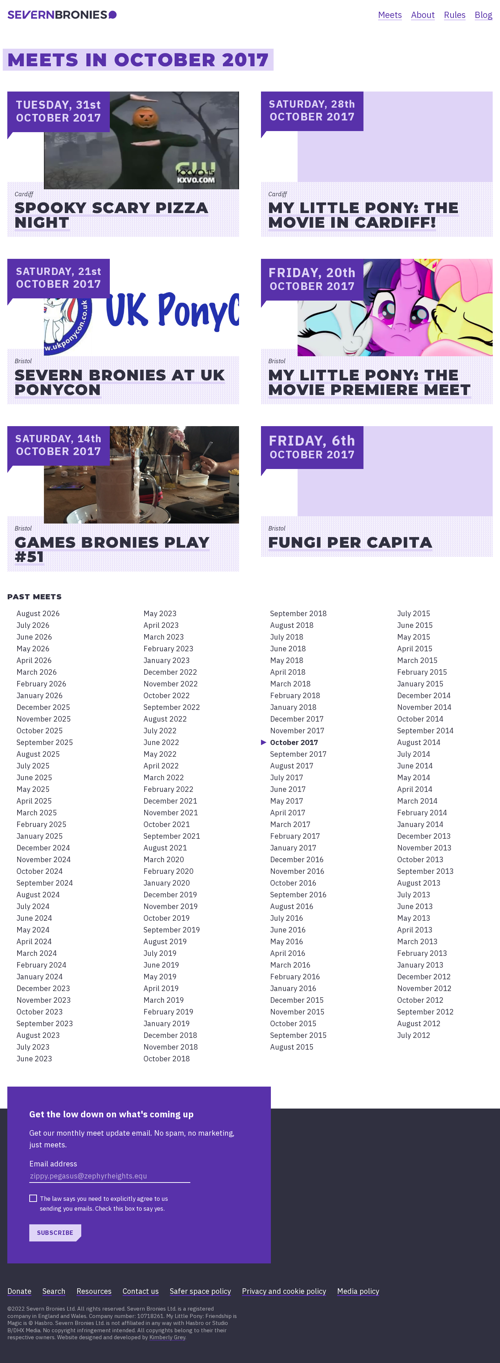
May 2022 (160, 754)
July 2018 (286, 637)
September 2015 (298, 1035)
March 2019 (163, 1000)
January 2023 (166, 660)
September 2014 (425, 731)
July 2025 (33, 766)
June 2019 (161, 965)
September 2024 (44, 883)
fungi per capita (350, 542)
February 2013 (422, 953)
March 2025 (36, 813)
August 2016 (292, 906)
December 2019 (170, 895)
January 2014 (420, 824)
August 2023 (38, 1035)
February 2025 (41, 824)
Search (54, 1291)
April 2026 (34, 660)
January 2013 (420, 965)
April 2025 (34, 801)
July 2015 (413, 613)
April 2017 (288, 813)
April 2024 (34, 941)
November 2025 (43, 719)
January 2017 (293, 848)
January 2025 (39, 836)
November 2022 (170, 684)
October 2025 (39, 731)
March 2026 (36, 672)
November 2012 (424, 988)
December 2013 (424, 836)
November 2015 (297, 1012)
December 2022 (170, 672)
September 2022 (171, 707)
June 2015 (415, 625)
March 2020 (163, 859)
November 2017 (297, 731)
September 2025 (44, 742)
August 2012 (419, 1023)
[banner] (62, 14)
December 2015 (297, 1000)
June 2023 (34, 1059)
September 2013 (425, 871)
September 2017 (298, 754)
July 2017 (286, 777)
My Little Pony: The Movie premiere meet (369, 382)
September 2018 (298, 613)
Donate (19, 1291)
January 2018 (293, 707)
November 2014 (424, 707)
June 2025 (34, 777)
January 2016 (293, 988)
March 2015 (417, 660)
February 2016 (295, 977)
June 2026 (34, 637)
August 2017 (292, 766)
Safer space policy (200, 1291)
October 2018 (166, 1059)
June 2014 (415, 766)
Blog (484, 15)
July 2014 (413, 754)
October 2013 (420, 859)
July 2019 (160, 953)
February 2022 (168, 789)
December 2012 (424, 977)
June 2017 (288, 789)
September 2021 (171, 836)
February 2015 (422, 672)
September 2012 (425, 1012)
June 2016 (288, 930)
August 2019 (165, 941)
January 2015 (420, 684)
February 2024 (41, 965)
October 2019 (166, 918)
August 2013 (419, 883)
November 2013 (424, 848)
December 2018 (170, 1035)
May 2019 (160, 977)
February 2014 (422, 813)
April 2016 (288, 953)
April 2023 (161, 625)
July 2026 (33, 625)
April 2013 (415, 930)
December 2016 (297, 859)
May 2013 (413, 918)
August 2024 (38, 895)
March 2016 (290, 965)
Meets (390, 15)
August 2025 (38, 754)
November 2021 (170, 813)
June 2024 (34, 918)
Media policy (358, 1291)
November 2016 (297, 871)
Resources (94, 1291)
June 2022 (161, 742)
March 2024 (36, 953)
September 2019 (171, 930)
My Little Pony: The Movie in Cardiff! (363, 214)
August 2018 (292, 625)
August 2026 (38, 613)
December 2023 (43, 988)
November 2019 (170, 906)
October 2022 (166, 695)
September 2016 (298, 895)
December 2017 (297, 719)
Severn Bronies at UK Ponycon (120, 382)
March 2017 (290, 824)
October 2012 (420, 1000)
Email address (53, 1164)
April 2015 (415, 648)
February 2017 (295, 836)
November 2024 (43, 859)
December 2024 (43, 848)
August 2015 (292, 1047)
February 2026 (41, 684)
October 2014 (420, 719)
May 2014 (413, 777)
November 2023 (43, 1000)
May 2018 (286, 660)
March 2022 (163, 777)
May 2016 (286, 941)
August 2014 (419, 742)
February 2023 (168, 648)
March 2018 (290, 684)
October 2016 (293, 883)
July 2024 (33, 906)
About (423, 15)
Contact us (141, 1291)
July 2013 (413, 895)
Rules (455, 15)
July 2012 (413, 1035)
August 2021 (165, 848)
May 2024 (33, 930)
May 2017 (286, 801)
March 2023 (163, 637)
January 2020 (166, 883)
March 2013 (417, 941)
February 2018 (295, 695)
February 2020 (168, 871)
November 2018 (170, 1047)
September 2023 (44, 1023)
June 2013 (415, 906)
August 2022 (165, 719)
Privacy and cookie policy (284, 1291)
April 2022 (161, 766)
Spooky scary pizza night (112, 214)
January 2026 (39, 695)
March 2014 (417, 801)
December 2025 (43, 707)
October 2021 (166, 824)
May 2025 (33, 789)
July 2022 (160, 731)
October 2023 (39, 1012)
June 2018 (288, 648)
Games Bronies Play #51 (112, 549)
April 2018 (288, 672)
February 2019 (168, 1012)
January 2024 (39, 977)
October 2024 (39, 871)
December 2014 (424, 695)
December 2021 (170, 801)
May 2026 (33, 648)
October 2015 (293, 1023)
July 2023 (33, 1047)
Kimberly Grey (167, 1337)
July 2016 (286, 918)
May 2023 (160, 613)
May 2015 (413, 637)
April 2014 (415, 789)
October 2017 (294, 742)
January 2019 (166, 1023)
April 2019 (161, 988)
